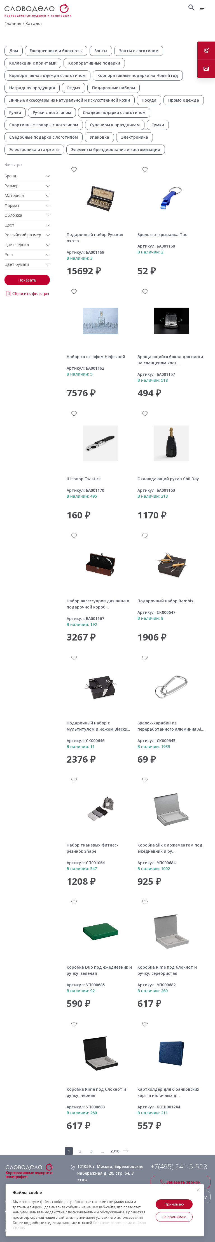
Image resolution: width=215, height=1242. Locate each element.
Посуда (149, 100)
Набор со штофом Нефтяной (96, 356)
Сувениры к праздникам (115, 124)
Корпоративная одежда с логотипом (47, 75)
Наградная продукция (32, 87)
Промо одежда (183, 100)
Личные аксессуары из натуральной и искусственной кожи (69, 100)
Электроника (134, 137)
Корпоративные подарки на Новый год (137, 75)
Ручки (15, 112)
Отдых (73, 87)
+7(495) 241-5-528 (179, 1166)
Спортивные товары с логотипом (43, 124)
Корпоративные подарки (94, 63)
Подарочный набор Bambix (165, 600)
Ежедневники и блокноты (56, 50)
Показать (27, 280)
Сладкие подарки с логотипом (114, 112)
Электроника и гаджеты (34, 149)
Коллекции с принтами (33, 63)
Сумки (157, 124)
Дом (13, 50)
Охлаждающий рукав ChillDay (168, 478)
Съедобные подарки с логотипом (43, 137)
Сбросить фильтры (30, 293)
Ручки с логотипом (52, 112)
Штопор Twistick (84, 478)
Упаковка (99, 137)
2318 (114, 1151)
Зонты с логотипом (138, 50)
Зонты (100, 50)
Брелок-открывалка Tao (162, 234)
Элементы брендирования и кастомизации (115, 149)
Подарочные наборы (113, 87)
